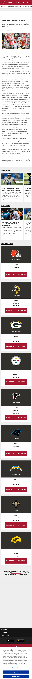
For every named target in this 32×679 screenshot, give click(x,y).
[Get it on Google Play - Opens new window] (20, 641)
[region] (16, 663)
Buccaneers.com (16, 573)
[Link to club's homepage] (3, 2)
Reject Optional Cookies (16, 672)
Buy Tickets (10, 274)
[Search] (27, 2)
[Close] (29, 649)
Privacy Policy (19, 664)
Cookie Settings (16, 667)
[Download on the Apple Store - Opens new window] (10, 641)
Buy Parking (22, 274)
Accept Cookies (16, 676)
